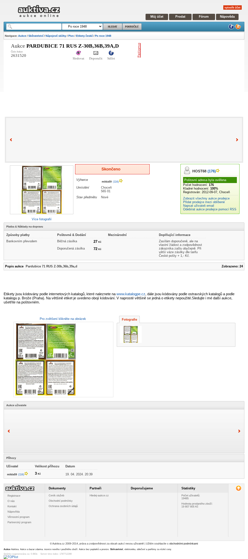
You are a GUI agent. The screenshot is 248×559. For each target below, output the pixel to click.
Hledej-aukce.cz (99, 495)
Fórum (204, 16)
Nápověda (227, 16)
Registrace (14, 495)
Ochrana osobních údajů (63, 506)
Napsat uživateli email (198, 205)
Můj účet (156, 16)
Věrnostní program (19, 516)
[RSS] (238, 28)
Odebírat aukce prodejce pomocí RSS (209, 209)
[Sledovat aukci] (78, 53)
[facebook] (231, 28)
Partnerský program (19, 522)
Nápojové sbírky (56, 35)
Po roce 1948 (103, 35)
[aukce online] (39, 18)
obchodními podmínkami (183, 543)
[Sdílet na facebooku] (111, 53)
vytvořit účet (232, 7)
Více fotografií (42, 219)
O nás (11, 501)
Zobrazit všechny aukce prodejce (206, 198)
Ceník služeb (56, 495)
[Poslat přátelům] (95, 53)
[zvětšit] (62, 359)
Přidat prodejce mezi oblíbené (204, 202)
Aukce (22, 35)
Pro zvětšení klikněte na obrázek (63, 319)
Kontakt (12, 506)
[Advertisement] (195, 77)
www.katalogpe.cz (130, 294)
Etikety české (84, 35)
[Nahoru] (238, 488)
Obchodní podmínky (61, 500)
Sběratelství (35, 35)
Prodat (180, 16)
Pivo (71, 35)
